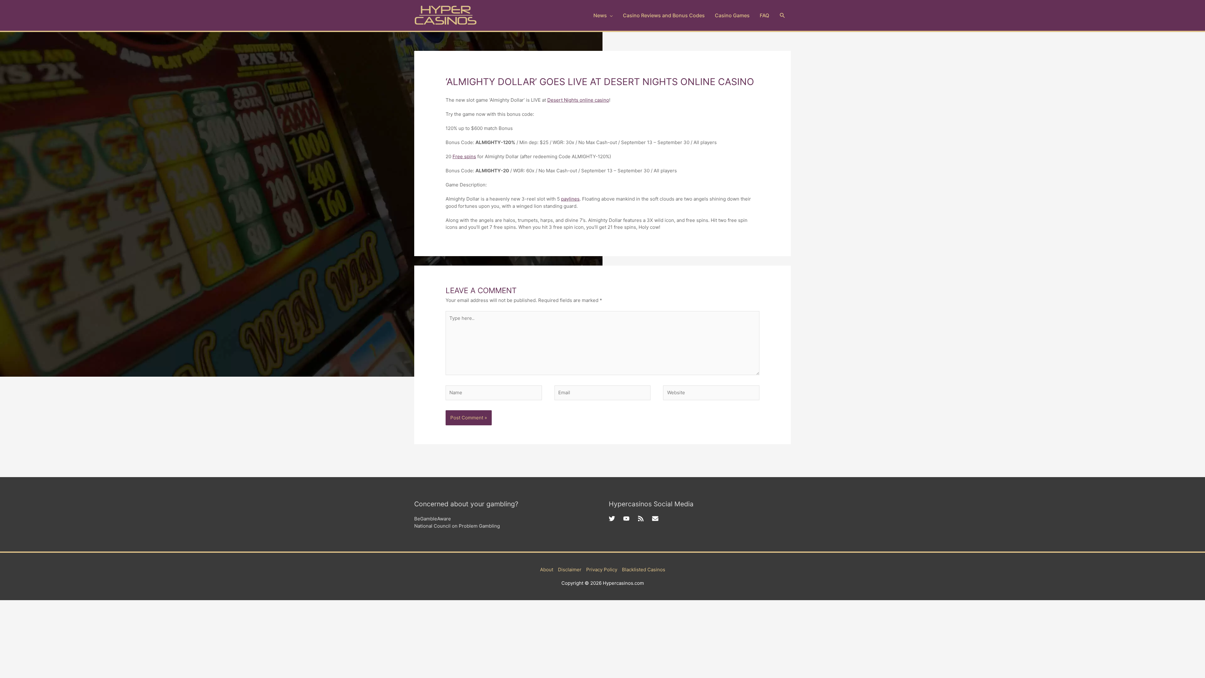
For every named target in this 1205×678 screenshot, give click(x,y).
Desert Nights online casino (578, 100)
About (546, 570)
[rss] (645, 518)
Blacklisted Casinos (643, 570)
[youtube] (630, 518)
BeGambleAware (432, 519)
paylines (570, 199)
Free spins (464, 156)
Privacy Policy (601, 570)
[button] (782, 15)
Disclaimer (569, 570)
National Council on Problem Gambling (457, 526)
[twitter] (616, 518)
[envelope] (656, 518)
